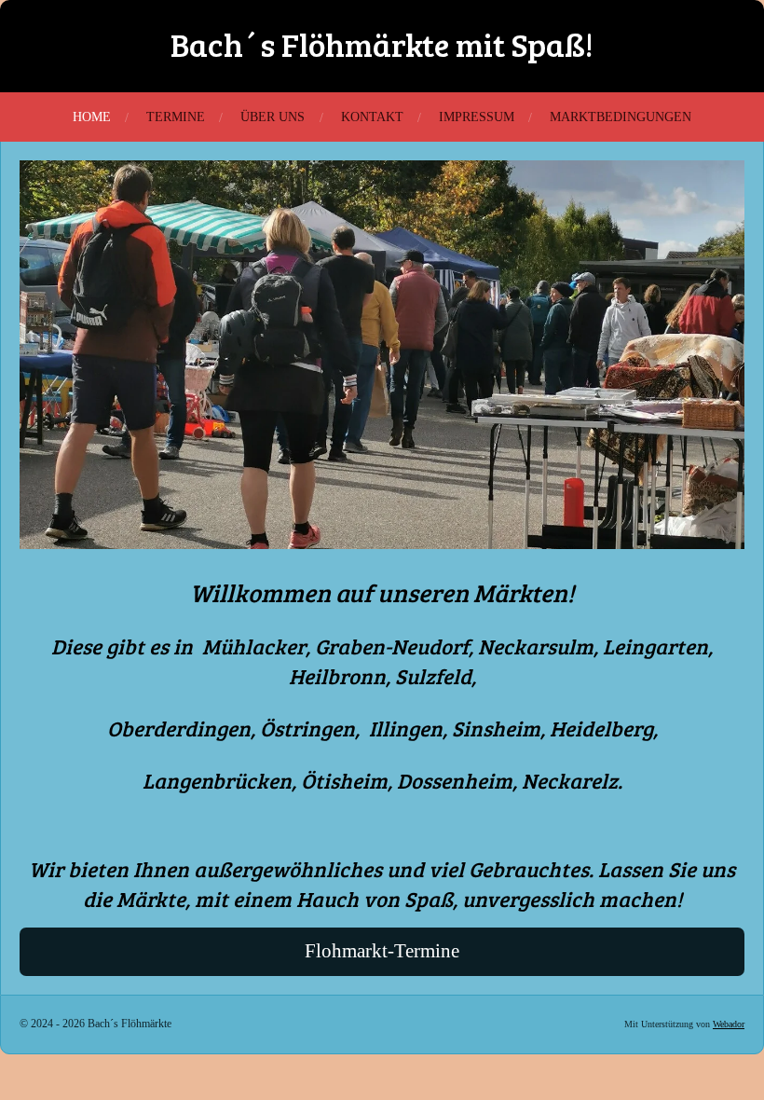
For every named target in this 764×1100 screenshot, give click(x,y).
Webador (728, 1024)
